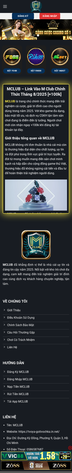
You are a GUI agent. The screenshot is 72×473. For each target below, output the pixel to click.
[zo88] (36, 465)
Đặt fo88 (12, 71)
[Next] (69, 58)
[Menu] (5, 6)
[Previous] (3, 58)
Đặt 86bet (59, 71)
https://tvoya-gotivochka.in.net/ (39, 431)
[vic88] (36, 456)
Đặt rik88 (36, 71)
